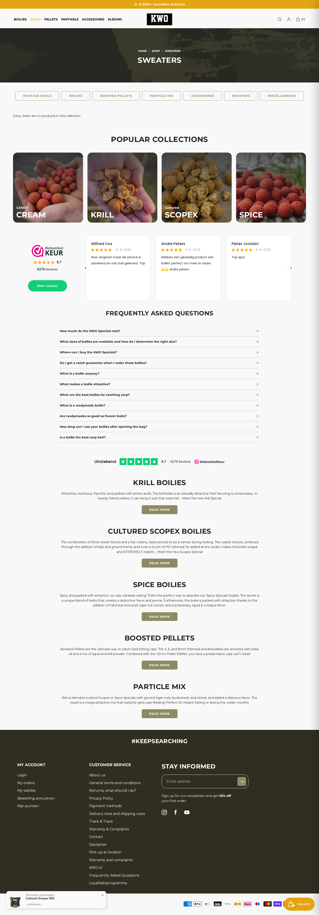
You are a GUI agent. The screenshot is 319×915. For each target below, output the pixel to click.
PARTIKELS (70, 19)
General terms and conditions (114, 783)
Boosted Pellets (116, 95)
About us (97, 775)
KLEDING (115, 19)
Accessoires (202, 95)
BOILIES (20, 19)
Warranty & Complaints (109, 829)
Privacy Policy (101, 798)
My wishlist (26, 790)
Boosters (241, 95)
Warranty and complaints (111, 860)
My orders (26, 783)
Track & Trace (101, 821)
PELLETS (51, 19)
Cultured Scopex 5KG (40, 898)
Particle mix (161, 95)
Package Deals (37, 95)
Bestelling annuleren (35, 798)
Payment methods (105, 806)
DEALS (35, 19)
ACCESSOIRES (93, 19)
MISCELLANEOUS (282, 95)
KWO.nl (95, 867)
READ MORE (159, 509)
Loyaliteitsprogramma (108, 883)
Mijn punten (28, 806)
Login (22, 775)
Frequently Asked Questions (114, 875)
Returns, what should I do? (112, 790)
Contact (96, 837)
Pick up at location (105, 852)
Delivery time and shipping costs (117, 814)
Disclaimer (98, 844)
